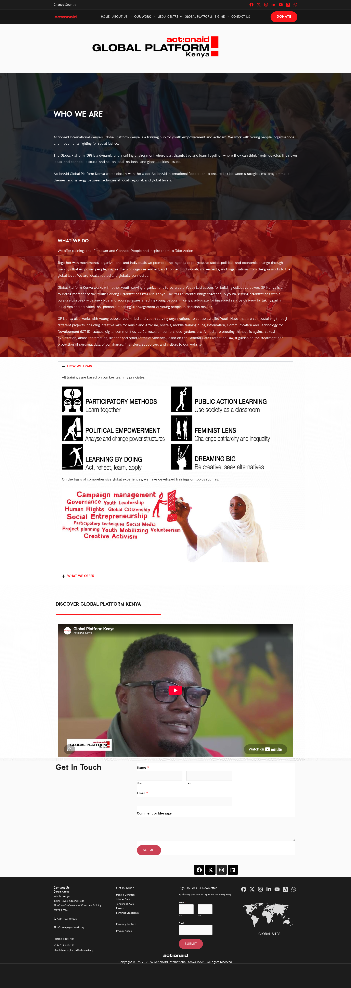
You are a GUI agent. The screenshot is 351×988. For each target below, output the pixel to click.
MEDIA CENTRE (167, 16)
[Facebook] (251, 5)
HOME (105, 16)
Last (189, 783)
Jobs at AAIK (123, 899)
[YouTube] (281, 5)
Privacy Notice (124, 931)
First (139, 783)
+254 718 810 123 (64, 946)
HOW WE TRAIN (79, 366)
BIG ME (220, 16)
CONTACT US (240, 16)
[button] (129, 17)
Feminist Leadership (127, 913)
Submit (149, 850)
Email (142, 793)
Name (143, 768)
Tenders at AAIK (125, 904)
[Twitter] (259, 5)
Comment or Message (154, 813)
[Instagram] (266, 5)
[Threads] (288, 5)
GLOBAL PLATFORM (198, 16)
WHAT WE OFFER (80, 576)
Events (120, 908)
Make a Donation (125, 895)
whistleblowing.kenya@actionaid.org (73, 950)
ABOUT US (120, 16)
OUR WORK (142, 16)
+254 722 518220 (67, 919)
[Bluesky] (295, 5)
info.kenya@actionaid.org (70, 927)
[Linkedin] (273, 5)
